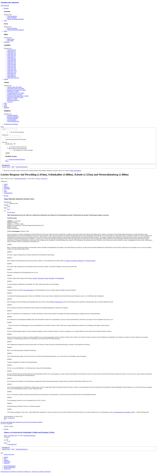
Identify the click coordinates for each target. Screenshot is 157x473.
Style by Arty (7, 468)
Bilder (5, 31)
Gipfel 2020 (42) (11, 58)
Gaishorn (34, 278)
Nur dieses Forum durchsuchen (18, 148)
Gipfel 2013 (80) (11, 69)
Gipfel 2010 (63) (11, 73)
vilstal (5, 191)
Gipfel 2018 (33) (11, 61)
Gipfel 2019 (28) (11, 60)
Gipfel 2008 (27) (11, 76)
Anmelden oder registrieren (10, 2)
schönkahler (7, 188)
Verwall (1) (10, 101)
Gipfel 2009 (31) (11, 74)
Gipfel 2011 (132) (11, 72)
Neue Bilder (10, 40)
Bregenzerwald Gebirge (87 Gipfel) (16, 90)
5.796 (8, 206)
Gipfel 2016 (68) (11, 64)
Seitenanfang (7, 461)
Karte (5, 103)
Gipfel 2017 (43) (11, 63)
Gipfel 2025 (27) (11, 51)
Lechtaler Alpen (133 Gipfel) (14, 94)
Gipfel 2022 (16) (11, 55)
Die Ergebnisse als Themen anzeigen (23, 150)
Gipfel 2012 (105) (12, 70)
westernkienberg (8, 193)
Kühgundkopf (60, 278)
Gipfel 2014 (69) (11, 67)
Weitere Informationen (75, 170)
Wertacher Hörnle (90, 260)
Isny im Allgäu (11, 212)
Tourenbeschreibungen (20, 178)
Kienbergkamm (59, 302)
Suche (5, 106)
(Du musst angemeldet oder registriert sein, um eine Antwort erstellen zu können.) (22, 422)
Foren (5, 20)
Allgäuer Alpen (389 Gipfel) (14, 87)
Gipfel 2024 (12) (11, 52)
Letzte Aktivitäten (11, 17)
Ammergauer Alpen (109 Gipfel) (15, 88)
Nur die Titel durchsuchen (17, 132)
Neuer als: (4, 142)
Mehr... (7, 161)
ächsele (6, 184)
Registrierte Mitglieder (13, 117)
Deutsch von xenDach (41, 471)
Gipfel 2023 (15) (11, 54)
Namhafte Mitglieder (12, 115)
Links (5, 104)
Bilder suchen (10, 39)
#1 (4, 419)
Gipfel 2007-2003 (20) (13, 77)
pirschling (6, 187)
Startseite (6, 8)
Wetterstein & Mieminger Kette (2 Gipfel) (18, 96)
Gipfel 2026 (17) (11, 49)
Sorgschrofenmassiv (28, 290)
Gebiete (6, 79)
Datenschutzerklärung (9, 467)
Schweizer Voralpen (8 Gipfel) (15, 97)
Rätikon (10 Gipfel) (12, 99)
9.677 (8, 209)
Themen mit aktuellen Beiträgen (15, 19)
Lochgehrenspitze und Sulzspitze (121, 412)
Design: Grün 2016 (9, 454)
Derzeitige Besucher (12, 118)
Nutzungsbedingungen (10, 466)
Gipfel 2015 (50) (11, 66)
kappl (5, 185)
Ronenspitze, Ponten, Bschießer (46, 278)
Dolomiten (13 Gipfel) (13, 91)
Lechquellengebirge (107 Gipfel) (15, 93)
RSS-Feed (6, 463)
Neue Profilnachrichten (13, 121)
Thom (38, 178)
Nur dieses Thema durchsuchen (18, 147)
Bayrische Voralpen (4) (13, 100)
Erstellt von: (5, 135)
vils (5, 190)
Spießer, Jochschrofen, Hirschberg (75, 260)
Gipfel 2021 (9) (11, 57)
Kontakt (6, 457)
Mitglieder (6, 107)
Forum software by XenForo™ (16, 471)
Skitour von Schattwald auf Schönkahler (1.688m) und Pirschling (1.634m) (29, 432)
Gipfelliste (6, 42)
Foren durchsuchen (12, 16)
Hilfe (5, 458)
